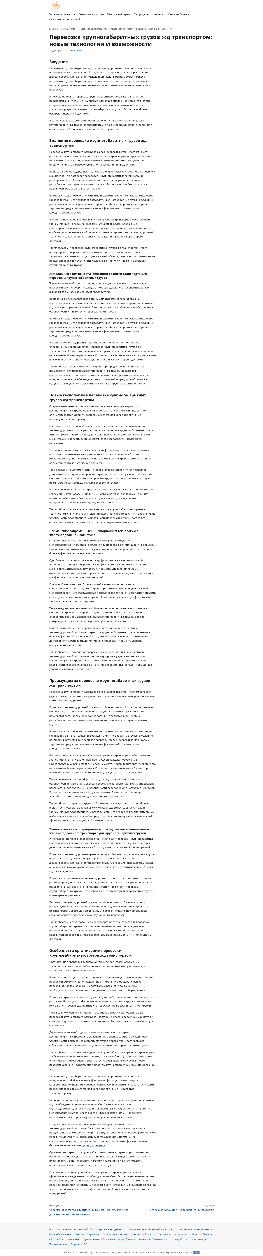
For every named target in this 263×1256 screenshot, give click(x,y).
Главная (53, 28)
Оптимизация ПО (200, 1239)
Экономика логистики (91, 14)
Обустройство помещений (64, 19)
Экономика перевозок (62, 14)
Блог (51, 1229)
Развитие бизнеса (178, 14)
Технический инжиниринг (153, 1239)
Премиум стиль (58, 1244)
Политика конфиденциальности (194, 1229)
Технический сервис (119, 14)
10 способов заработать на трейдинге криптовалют (181, 1208)
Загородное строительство (149, 14)
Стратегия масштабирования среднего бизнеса (109, 1239)
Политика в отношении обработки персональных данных (90, 1229)
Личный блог (68, 28)
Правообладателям (60, 1234)
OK (196, 1252)
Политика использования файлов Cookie (149, 1229)
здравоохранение (93, 1145)
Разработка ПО (79, 1244)
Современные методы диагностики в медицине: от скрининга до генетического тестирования (89, 1210)
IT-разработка (179, 1239)
